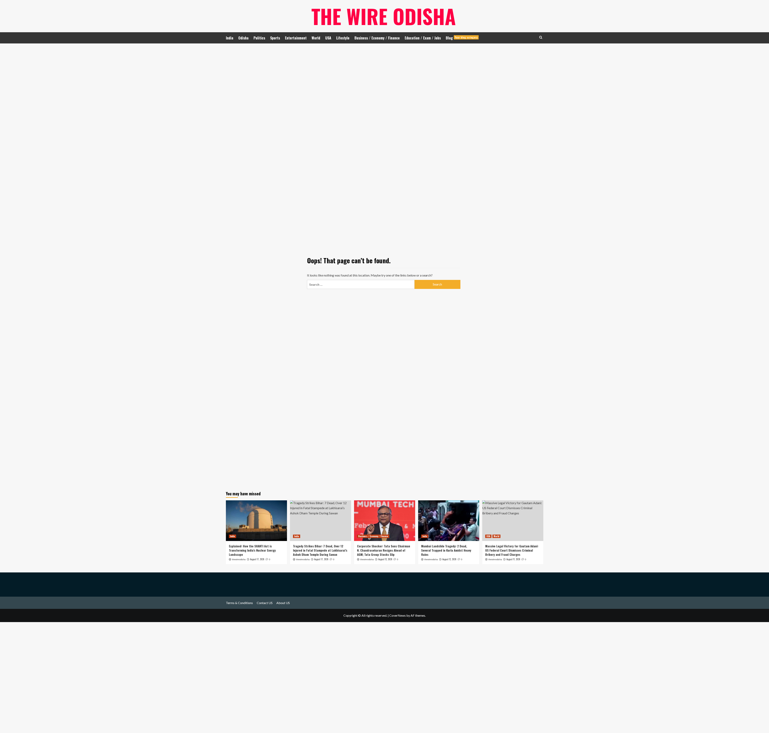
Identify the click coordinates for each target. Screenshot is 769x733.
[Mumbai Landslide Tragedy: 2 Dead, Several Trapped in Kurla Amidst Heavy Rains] (448, 520)
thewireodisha (239, 559)
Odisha (243, 37)
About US (283, 603)
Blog (462, 37)
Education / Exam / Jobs (423, 37)
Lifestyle (342, 37)
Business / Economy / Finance (377, 37)
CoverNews (397, 615)
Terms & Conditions (239, 603)
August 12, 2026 (385, 559)
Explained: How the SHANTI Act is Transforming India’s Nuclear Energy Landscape (252, 550)
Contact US (265, 603)
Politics (259, 37)
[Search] (540, 37)
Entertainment (296, 37)
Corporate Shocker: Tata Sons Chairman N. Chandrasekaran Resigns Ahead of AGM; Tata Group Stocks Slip (383, 550)
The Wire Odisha (383, 16)
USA (328, 37)
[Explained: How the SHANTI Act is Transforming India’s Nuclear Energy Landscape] (256, 520)
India (229, 37)
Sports (275, 37)
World (316, 37)
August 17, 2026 (257, 559)
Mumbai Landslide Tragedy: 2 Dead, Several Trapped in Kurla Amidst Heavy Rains (446, 550)
